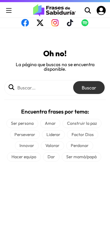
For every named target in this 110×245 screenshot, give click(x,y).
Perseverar (24, 134)
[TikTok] (69, 24)
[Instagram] (55, 24)
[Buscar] (87, 10)
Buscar (89, 88)
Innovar (26, 145)
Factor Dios (83, 134)
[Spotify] (84, 24)
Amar (50, 123)
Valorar (52, 145)
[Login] (101, 10)
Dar (51, 156)
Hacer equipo (23, 156)
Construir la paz (82, 123)
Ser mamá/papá (81, 156)
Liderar (53, 134)
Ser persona (22, 123)
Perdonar (80, 145)
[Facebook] (25, 24)
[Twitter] (40, 24)
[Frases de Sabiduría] (55, 10)
